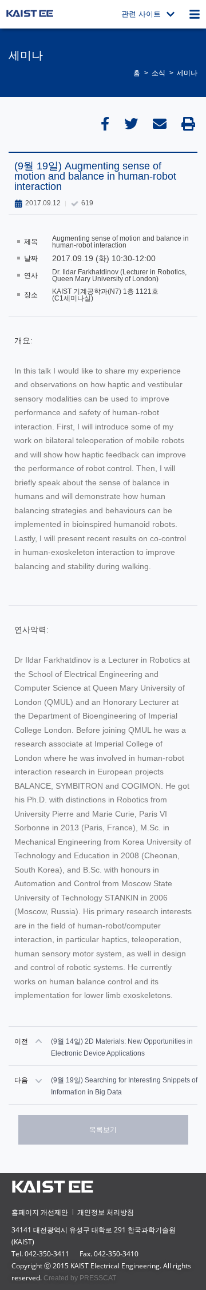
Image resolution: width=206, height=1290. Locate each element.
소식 (158, 73)
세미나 (187, 73)
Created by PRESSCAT (79, 1278)
